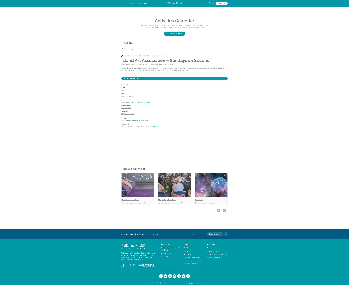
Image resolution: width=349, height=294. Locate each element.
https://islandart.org (128, 114)
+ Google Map (154, 126)
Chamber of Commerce (192, 258)
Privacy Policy (165, 283)
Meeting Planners (213, 251)
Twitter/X (179, 276)
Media (209, 248)
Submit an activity (174, 34)
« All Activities (127, 43)
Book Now (221, 3)
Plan (134, 3)
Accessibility (188, 254)
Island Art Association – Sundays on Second (136, 102)
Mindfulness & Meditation (130, 200)
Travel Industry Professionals (217, 254)
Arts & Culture (126, 108)
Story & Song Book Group (167, 200)
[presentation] (138, 185)
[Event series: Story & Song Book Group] (181, 202)
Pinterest (183, 276)
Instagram (165, 276)
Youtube (174, 276)
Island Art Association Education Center (134, 121)
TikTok (188, 276)
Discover (125, 3)
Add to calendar (132, 78)
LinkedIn (170, 276)
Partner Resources (213, 258)
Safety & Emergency (167, 253)
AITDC (186, 248)
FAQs (162, 260)
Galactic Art (199, 200)
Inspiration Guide (166, 256)
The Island (143, 3)
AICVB (186, 251)
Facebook (161, 276)
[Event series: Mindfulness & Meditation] (144, 202)
